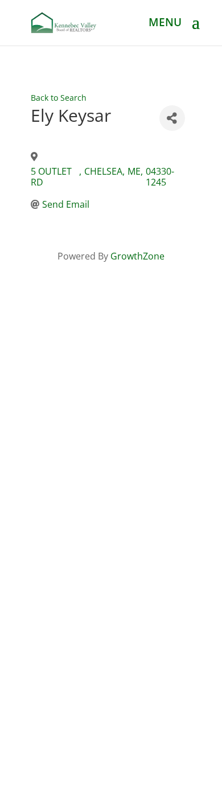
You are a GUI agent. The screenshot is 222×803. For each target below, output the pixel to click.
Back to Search (59, 97)
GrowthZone (137, 256)
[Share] (172, 118)
